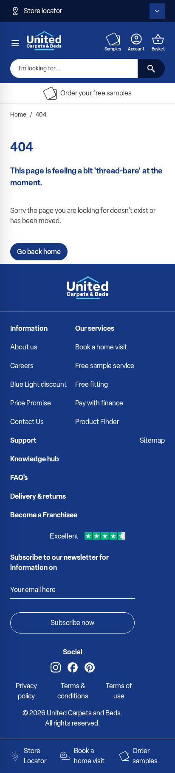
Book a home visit (101, 347)
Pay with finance (99, 403)
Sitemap (152, 440)
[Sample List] (113, 39)
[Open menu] (15, 43)
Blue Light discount (38, 384)
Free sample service (104, 366)
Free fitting (91, 384)
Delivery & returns (38, 496)
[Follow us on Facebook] (73, 667)
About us (23, 347)
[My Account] (136, 39)
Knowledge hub (34, 459)
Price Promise (30, 403)
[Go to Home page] (44, 40)
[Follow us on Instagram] (56, 667)
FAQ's (19, 478)
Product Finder (97, 422)
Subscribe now (72, 623)
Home (18, 114)
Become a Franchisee (43, 515)
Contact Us (27, 422)
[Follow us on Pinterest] (90, 667)
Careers (22, 366)
